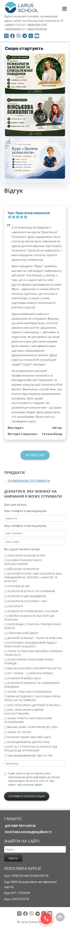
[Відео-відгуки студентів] (37, 36)
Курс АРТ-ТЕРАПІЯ (17, 893)
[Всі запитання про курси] (18, 36)
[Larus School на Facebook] (12, 36)
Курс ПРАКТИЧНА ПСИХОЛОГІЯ (26, 876)
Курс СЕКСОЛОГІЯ (16, 899)
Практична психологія (33, 213)
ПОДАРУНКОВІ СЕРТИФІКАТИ (29, 481)
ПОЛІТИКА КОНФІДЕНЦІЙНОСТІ (28, 832)
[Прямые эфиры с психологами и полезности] (6, 36)
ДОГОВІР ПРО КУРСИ (20, 826)
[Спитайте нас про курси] (31, 36)
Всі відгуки (35, 455)
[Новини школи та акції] (24, 36)
